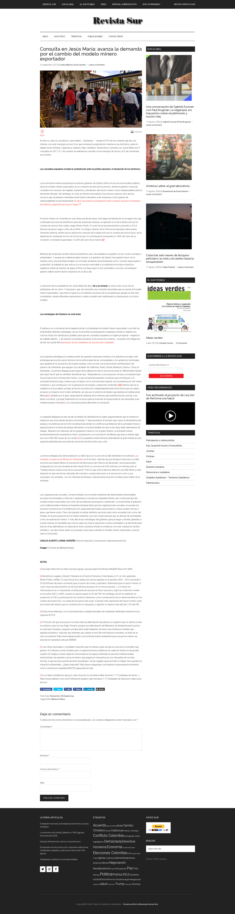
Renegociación (135, 879)
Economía (114, 847)
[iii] (41, 611)
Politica (62, 699)
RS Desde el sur (67, 696)
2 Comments (181, 343)
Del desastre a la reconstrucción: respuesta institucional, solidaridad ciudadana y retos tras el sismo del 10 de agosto (64, 850)
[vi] (79, 438)
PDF (42, 135)
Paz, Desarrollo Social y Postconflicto (164, 445)
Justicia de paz (121, 858)
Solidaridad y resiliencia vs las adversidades (59, 859)
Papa (112, 869)
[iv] (48, 395)
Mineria (54, 699)
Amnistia (113, 826)
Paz (130, 868)
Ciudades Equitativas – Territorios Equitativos (167, 477)
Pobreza (96, 875)
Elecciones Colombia (110, 853)
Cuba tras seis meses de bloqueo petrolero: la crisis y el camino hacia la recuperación (170, 258)
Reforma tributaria (115, 879)
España (133, 854)
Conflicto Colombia (108, 835)
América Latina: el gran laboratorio (168, 186)
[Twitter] (42, 869)
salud (103, 884)
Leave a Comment (97, 65)
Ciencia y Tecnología (131, 831)
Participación (121, 868)
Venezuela (128, 884)
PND (135, 868)
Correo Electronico (159, 365)
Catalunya (117, 830)
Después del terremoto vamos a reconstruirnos (60, 841)
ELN (129, 853)
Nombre (44, 755)
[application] (170, 416)
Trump (119, 884)
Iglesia (101, 857)
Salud (148, 461)
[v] (64, 402)
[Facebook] (55, 869)
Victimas (150, 456)
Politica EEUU (121, 874)
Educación (131, 848)
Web (42, 783)
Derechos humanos (155, 467)
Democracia (113, 841)
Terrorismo (111, 884)
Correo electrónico (50, 769)
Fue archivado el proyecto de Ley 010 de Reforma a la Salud (170, 396)
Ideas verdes (154, 337)
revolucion (96, 884)
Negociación (117, 862)
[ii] (41, 576)
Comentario (46, 726)
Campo (108, 831)
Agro (108, 826)
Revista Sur (55, 696)
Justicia (109, 858)
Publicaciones (153, 483)
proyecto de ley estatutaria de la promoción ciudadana (88, 342)
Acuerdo (99, 825)
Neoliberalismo (102, 868)
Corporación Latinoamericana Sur (117, 20)
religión (127, 879)
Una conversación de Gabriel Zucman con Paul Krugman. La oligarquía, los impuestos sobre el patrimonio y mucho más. (170, 111)
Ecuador (125, 848)
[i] (41, 569)
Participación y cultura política (160, 440)
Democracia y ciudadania (158, 472)
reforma (103, 879)
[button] (170, 416)
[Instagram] (49, 869)
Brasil (120, 825)
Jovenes (150, 451)
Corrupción (129, 836)
